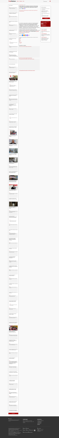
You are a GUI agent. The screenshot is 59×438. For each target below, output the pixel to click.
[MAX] (24, 8)
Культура (31, 421)
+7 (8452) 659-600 (39, 422)
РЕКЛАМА (38, 424)
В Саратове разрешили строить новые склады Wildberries (45, 9)
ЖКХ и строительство (28, 421)
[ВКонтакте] (22, 35)
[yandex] (25, 432)
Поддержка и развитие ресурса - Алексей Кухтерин (40, 430)
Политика (31, 420)
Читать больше (46, 18)
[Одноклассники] (24, 35)
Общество (24, 420)
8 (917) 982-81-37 (45, 23)
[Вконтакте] (27, 430)
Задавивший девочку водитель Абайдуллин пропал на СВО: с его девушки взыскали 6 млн (45, 11)
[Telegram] (23, 8)
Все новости (11, 5)
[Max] (41, 23)
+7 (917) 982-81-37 (39, 421)
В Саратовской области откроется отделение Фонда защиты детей (45, 15)
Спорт (33, 421)
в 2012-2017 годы (27, 30)
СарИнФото (24, 422)
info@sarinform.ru (43, 25)
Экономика (24, 421)
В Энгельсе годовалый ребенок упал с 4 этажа (45, 13)
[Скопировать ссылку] (25, 8)
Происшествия (26, 420)
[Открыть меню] (50, 1)
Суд (29, 420)
